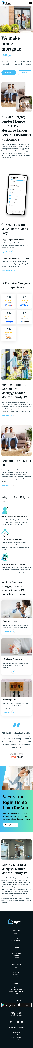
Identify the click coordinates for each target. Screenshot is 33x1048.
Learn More (5, 415)
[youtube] (22, 1022)
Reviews (16, 957)
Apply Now (5, 252)
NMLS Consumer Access (16, 1037)
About (16, 951)
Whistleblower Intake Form (16, 991)
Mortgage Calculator (16, 970)
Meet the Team (16, 953)
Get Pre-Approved (16, 989)
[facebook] (14, 1022)
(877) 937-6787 (16, 933)
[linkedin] (18, 1022)
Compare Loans (16, 972)
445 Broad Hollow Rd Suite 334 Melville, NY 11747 (16, 939)
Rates (16, 968)
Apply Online (16, 987)
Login (16, 993)
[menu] (30, 3)
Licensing (16, 1035)
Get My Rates (9, 825)
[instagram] (11, 1022)
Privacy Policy (16, 1032)
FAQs (16, 977)
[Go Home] (6, 3)
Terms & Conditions (16, 1030)
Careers (16, 955)
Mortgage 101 (17, 974)
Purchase (8, 72)
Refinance (24, 72)
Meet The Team (6, 270)
